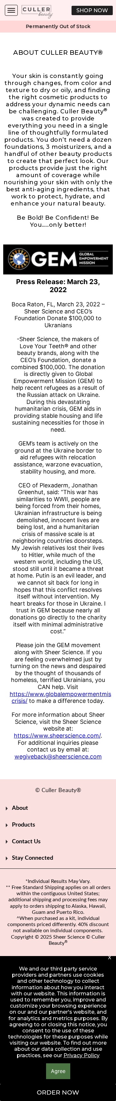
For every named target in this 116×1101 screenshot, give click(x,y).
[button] (92, 10)
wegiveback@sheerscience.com (58, 756)
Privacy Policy (81, 1055)
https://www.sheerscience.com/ (57, 735)
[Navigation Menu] (11, 10)
